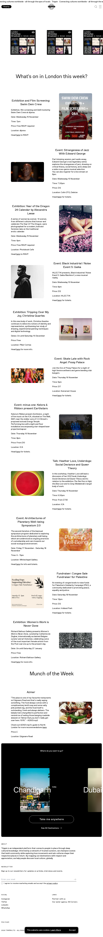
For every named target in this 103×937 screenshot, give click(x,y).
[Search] (95, 6)
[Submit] (75, 879)
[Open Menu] (100, 6)
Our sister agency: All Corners (64, 902)
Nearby (6, 7)
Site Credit (5, 922)
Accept (72, 930)
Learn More (55, 930)
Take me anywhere (51, 819)
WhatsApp (5, 908)
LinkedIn (4, 905)
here (18, 135)
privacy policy (52, 883)
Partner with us (58, 899)
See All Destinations (50, 828)
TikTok (4, 902)
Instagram (5, 899)
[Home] (51, 7)
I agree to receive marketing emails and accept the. (31, 883)
